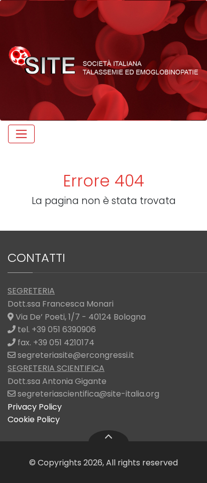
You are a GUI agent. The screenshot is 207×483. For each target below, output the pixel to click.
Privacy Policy (35, 407)
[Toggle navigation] (21, 134)
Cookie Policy (34, 419)
